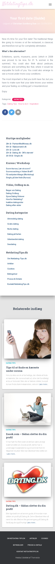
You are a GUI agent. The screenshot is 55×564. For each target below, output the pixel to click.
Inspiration (34, 104)
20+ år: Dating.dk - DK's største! (19, 153)
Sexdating (11, 244)
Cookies (11, 269)
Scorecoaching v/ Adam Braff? (19, 171)
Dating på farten (14, 234)
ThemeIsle (35, 558)
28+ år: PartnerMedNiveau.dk (19, 144)
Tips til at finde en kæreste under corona (22, 369)
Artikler (10, 264)
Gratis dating (13, 224)
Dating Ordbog (12, 193)
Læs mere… (43, 384)
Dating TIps (18, 99)
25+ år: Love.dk (12, 150)
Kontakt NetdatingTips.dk (18, 284)
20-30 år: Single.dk (14, 156)
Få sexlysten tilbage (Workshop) (20, 174)
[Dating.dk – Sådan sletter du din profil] (27, 480)
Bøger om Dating (13, 190)
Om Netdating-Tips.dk (17, 259)
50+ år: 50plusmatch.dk (16, 147)
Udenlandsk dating (15, 239)
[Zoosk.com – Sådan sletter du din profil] (27, 409)
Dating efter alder (13, 205)
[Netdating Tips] (18, 4)
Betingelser (12, 274)
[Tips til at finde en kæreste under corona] (27, 339)
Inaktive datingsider (14, 202)
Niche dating (12, 229)
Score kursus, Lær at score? (18, 169)
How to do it (23, 104)
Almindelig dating (15, 219)
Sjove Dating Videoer (15, 196)
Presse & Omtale (14, 279)
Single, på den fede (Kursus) (18, 178)
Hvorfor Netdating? (14, 199)
